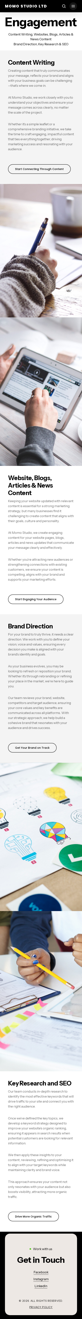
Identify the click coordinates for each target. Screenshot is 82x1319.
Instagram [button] (41, 1279)
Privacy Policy (41, 1307)
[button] (73, 6)
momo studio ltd (26, 6)
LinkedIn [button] (41, 1286)
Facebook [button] (41, 1272)
